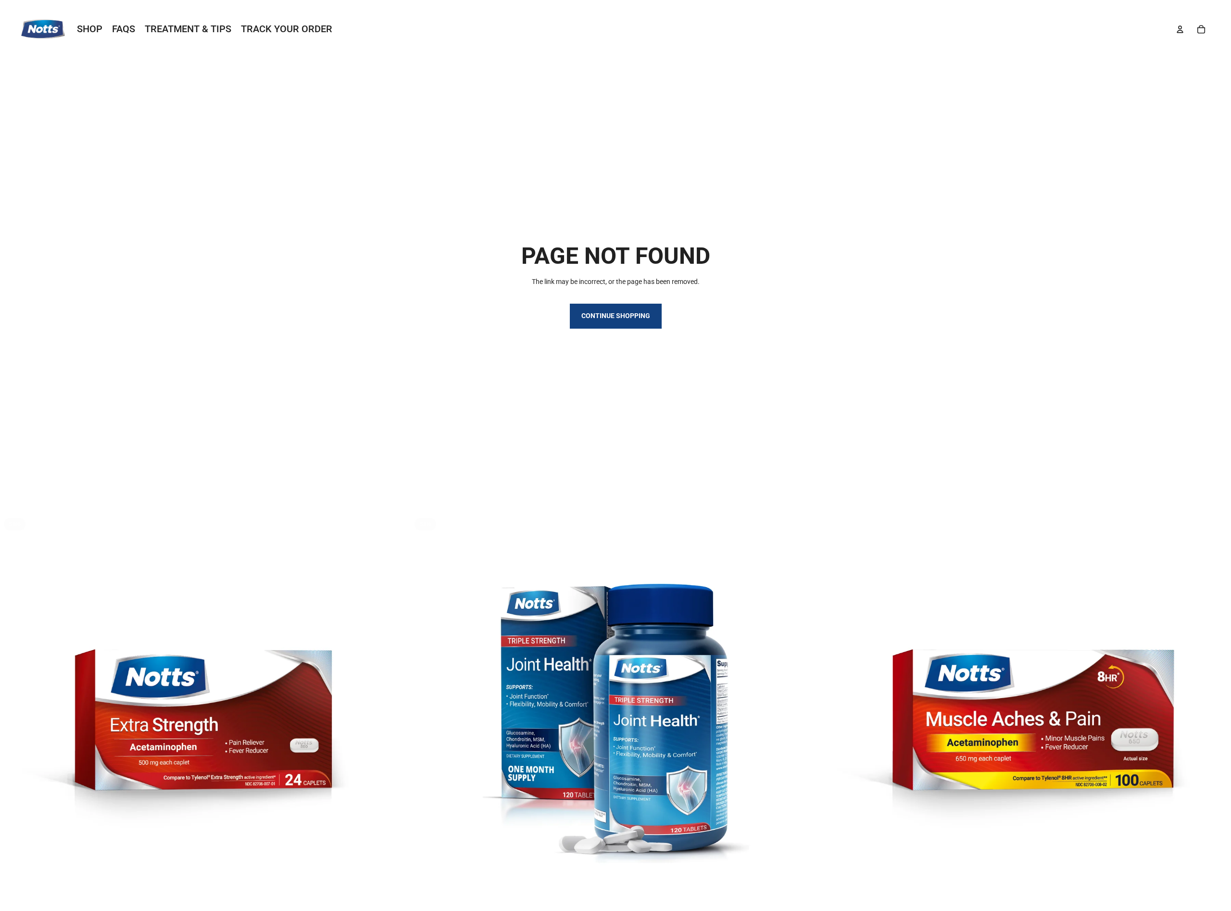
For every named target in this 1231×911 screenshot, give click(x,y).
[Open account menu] (1180, 29)
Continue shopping (615, 316)
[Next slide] (395, 719)
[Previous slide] (14, 719)
